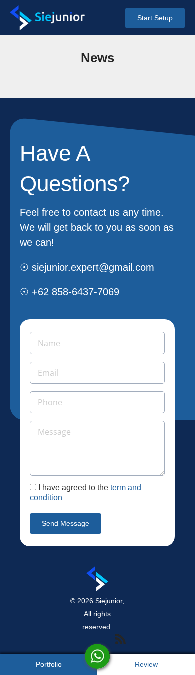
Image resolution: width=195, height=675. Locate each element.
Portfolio (49, 664)
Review (146, 664)
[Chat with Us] (97, 656)
